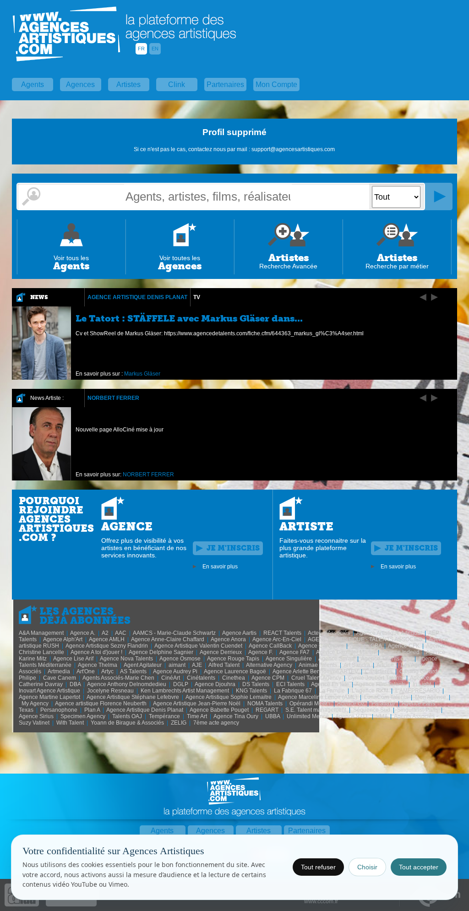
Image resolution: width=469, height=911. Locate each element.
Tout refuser (318, 867)
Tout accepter (418, 867)
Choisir (367, 867)
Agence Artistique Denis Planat (137, 297)
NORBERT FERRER (113, 398)
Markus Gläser (142, 374)
